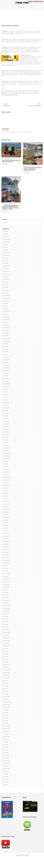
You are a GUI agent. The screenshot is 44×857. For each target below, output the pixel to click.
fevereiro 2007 (6, 664)
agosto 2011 (6, 552)
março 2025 (6, 250)
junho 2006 (6, 685)
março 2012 (6, 533)
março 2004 (6, 752)
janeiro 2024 (6, 268)
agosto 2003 (6, 771)
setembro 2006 (7, 677)
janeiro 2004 (6, 758)
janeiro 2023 (6, 292)
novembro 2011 (7, 544)
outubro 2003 (6, 766)
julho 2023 (6, 282)
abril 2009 (6, 594)
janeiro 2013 (6, 506)
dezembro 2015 (7, 426)
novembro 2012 (7, 512)
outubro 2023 (6, 276)
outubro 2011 (6, 546)
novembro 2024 (7, 252)
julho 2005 (6, 712)
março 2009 (6, 597)
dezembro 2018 (7, 365)
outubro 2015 (6, 431)
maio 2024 (6, 260)
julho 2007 (6, 651)
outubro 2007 (6, 643)
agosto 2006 (6, 680)
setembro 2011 (7, 549)
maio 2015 (6, 442)
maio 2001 (6, 782)
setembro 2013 (7, 485)
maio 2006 (6, 688)
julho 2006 (6, 683)
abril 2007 (6, 659)
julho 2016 (6, 410)
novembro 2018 (7, 367)
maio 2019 (6, 351)
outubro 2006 (6, 675)
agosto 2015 (6, 434)
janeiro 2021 (6, 325)
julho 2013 (6, 490)
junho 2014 (6, 466)
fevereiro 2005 (6, 725)
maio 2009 (6, 592)
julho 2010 (6, 565)
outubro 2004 (6, 733)
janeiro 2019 (6, 362)
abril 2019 (6, 354)
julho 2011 (6, 554)
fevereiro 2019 (6, 359)
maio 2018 (6, 375)
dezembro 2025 (7, 239)
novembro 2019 (7, 341)
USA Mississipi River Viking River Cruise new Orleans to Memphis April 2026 (33, 169)
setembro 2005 (7, 707)
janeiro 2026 (6, 236)
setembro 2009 (7, 586)
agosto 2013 (6, 488)
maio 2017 (6, 394)
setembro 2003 (7, 768)
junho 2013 (6, 493)
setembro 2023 (7, 279)
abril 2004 (6, 749)
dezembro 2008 (7, 605)
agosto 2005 (6, 709)
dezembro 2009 (7, 578)
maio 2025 (6, 244)
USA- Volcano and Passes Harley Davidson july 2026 (11, 161)
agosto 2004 (6, 739)
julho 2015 (6, 437)
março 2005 (6, 723)
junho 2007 (6, 653)
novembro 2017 (7, 383)
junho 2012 (6, 525)
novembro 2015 (7, 429)
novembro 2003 (7, 763)
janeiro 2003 (6, 779)
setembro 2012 (7, 517)
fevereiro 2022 (6, 311)
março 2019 (6, 357)
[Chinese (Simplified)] (30, 1)
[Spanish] (42, 1)
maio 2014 (6, 469)
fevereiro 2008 (6, 632)
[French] (35, 1)
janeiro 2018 (6, 381)
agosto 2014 (6, 461)
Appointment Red (21, 855)
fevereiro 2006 (6, 696)
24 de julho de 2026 (6, 158)
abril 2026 (6, 234)
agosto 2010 (6, 562)
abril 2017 (6, 397)
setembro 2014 (7, 458)
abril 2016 (6, 418)
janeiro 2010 (6, 576)
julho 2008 (6, 619)
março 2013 (6, 501)
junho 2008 (6, 621)
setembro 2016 (7, 407)
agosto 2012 (6, 520)
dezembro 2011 (7, 541)
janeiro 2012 (6, 538)
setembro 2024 (7, 255)
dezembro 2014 (7, 453)
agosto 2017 (6, 389)
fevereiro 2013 (6, 504)
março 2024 (6, 263)
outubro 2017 (6, 386)
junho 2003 (6, 776)
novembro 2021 (7, 317)
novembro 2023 (7, 274)
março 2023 (6, 290)
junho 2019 (6, 349)
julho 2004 (6, 741)
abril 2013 (6, 498)
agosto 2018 (6, 373)
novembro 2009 (7, 581)
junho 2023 (6, 284)
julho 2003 (6, 774)
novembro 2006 (7, 672)
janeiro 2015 (6, 450)
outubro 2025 (6, 242)
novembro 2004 (7, 731)
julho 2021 (6, 322)
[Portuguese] (39, 1)
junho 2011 (6, 557)
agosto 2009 (6, 589)
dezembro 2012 (7, 509)
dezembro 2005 (7, 701)
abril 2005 (6, 720)
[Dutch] (32, 1)
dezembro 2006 (7, 669)
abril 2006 (6, 691)
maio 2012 (6, 528)
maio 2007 (6, 656)
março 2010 (6, 570)
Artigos (6, 16)
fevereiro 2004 (6, 755)
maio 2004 (6, 747)
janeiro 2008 (6, 635)
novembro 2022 (7, 298)
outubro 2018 (6, 370)
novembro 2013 (7, 480)
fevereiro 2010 (6, 573)
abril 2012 (6, 530)
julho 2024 (6, 258)
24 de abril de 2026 (28, 166)
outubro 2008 (6, 611)
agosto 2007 (6, 648)
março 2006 (6, 693)
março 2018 (6, 378)
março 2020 (6, 333)
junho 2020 (6, 330)
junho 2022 (6, 306)
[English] (33, 1)
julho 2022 (6, 303)
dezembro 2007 (7, 637)
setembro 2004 (7, 736)
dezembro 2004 (7, 728)
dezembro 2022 (7, 295)
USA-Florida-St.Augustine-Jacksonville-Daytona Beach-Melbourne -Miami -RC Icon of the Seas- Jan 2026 (10, 207)
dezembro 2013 (7, 477)
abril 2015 (6, 445)
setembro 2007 (7, 645)
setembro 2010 (7, 560)
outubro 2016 (6, 405)
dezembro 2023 (7, 271)
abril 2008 (6, 627)
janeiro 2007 (6, 667)
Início (2, 16)
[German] (36, 1)
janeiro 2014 (6, 474)
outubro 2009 (6, 584)
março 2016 (6, 421)
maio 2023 (6, 287)
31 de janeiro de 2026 (6, 203)
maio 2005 (6, 717)
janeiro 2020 (6, 335)
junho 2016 (6, 413)
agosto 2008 (6, 616)
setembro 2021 (7, 319)
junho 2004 (6, 744)
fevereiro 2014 (6, 472)
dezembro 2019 (7, 338)
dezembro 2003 (7, 760)
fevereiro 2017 (6, 402)
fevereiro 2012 (6, 536)
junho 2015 (6, 439)
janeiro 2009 (6, 602)
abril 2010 (6, 568)
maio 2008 (6, 624)
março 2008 (6, 629)
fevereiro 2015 (6, 447)
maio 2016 (6, 415)
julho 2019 (6, 346)
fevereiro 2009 (6, 600)
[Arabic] (29, 1)
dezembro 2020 (7, 327)
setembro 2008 (7, 613)
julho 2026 (6, 231)
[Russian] (41, 1)
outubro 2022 (6, 300)
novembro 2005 (7, 704)
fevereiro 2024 (6, 266)
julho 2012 (6, 522)
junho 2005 (6, 715)
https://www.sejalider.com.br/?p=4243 (9, 94)
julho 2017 (6, 391)
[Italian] (38, 1)
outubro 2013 (6, 482)
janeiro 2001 (6, 784)
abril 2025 (6, 247)
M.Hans (6, 163)
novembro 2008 (7, 608)
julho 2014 (6, 464)
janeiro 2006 (6, 699)
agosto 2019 (6, 343)
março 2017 (6, 399)
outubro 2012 (6, 514)
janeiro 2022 (6, 314)
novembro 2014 (7, 456)
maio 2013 (6, 496)
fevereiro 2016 (6, 423)
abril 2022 (6, 309)
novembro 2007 (7, 640)
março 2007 (6, 661)
